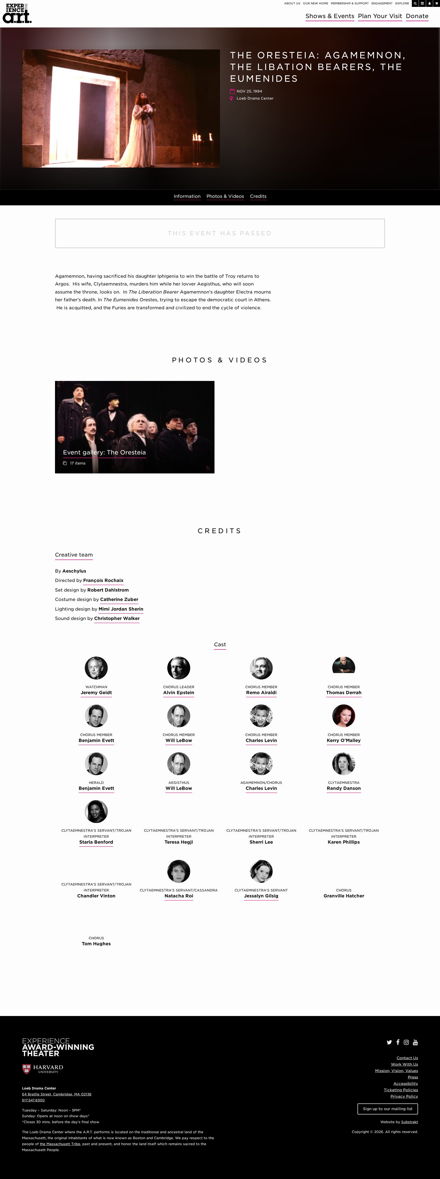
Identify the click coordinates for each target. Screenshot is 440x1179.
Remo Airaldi (261, 692)
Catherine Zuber (119, 599)
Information (187, 196)
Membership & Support (350, 3)
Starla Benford (96, 842)
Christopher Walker (117, 618)
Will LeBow (178, 740)
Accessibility (405, 1083)
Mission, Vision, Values (396, 1071)
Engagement (382, 3)
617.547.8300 (33, 1100)
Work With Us (404, 1064)
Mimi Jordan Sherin (121, 609)
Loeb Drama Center (255, 98)
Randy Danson (344, 788)
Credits (258, 196)
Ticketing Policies (401, 1090)
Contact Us (407, 1058)
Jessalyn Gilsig (261, 896)
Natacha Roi (179, 896)
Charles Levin (261, 740)
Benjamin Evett (96, 740)
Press (413, 1077)
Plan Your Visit (380, 15)
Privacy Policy (404, 1096)
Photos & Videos (225, 196)
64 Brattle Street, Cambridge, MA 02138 (56, 1094)
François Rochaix (103, 580)
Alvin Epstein (178, 692)
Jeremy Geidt (96, 692)
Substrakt (409, 1122)
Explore (402, 3)
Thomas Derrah (344, 692)
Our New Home (315, 3)
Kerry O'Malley (344, 740)
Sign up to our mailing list (387, 1109)
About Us (292, 3)
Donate (417, 15)
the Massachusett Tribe (60, 1144)
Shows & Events (329, 15)
